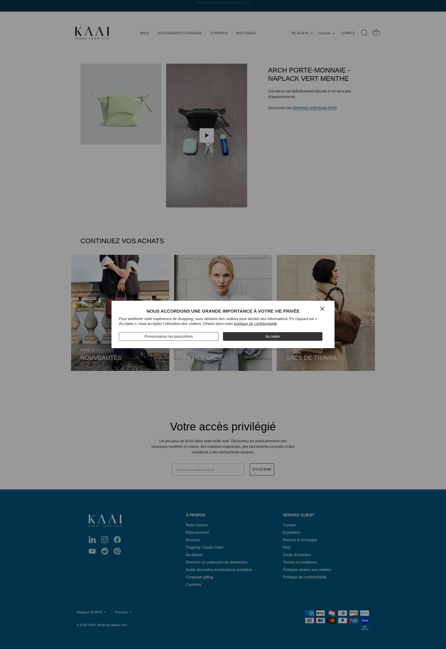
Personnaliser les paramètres (168, 336)
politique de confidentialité (255, 324)
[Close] (322, 308)
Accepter (273, 336)
